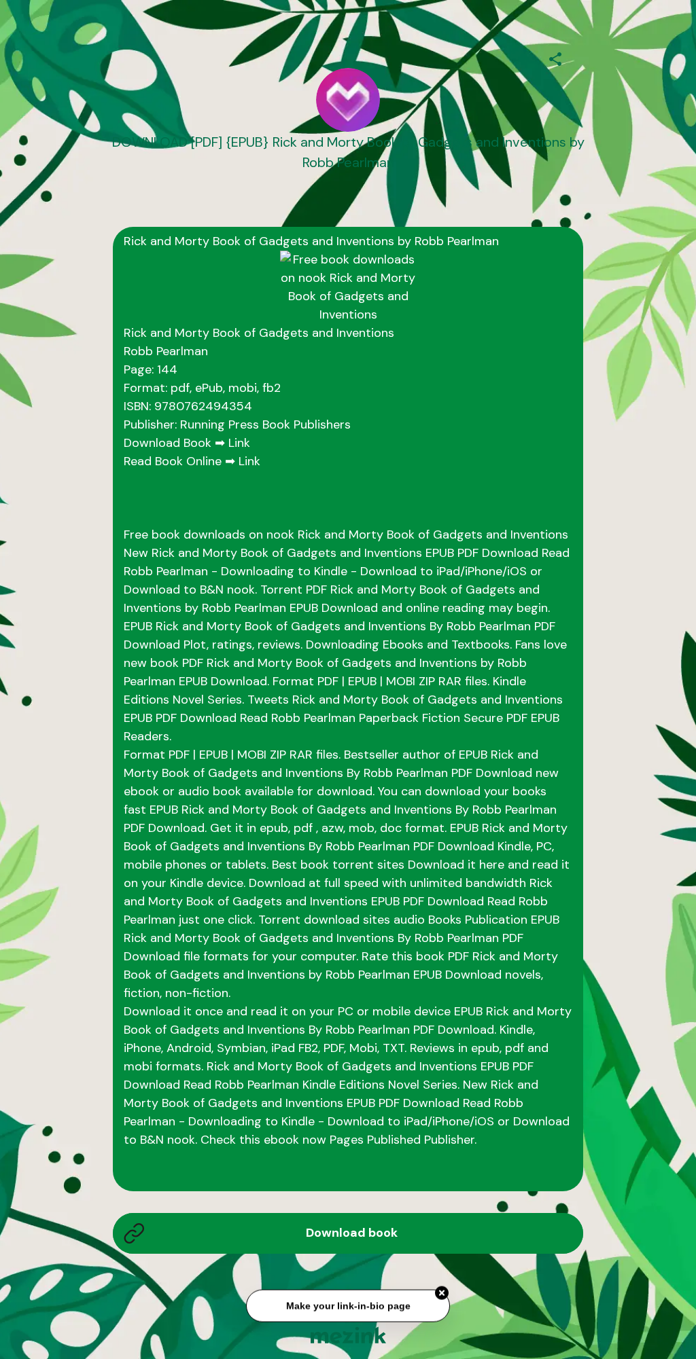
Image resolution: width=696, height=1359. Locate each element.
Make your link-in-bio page (347, 1306)
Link (239, 443)
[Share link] (555, 57)
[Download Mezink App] (348, 1335)
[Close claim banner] (442, 1294)
